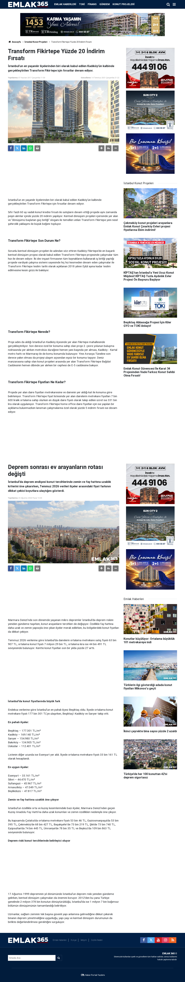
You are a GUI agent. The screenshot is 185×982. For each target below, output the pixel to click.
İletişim (84, 940)
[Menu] (174, 4)
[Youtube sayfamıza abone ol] (158, 940)
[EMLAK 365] (28, 4)
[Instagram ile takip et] (165, 940)
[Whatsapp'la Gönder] (30, 148)
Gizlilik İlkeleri (97, 940)
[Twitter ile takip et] (151, 940)
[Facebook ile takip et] (143, 940)
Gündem (104, 4)
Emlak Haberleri (65, 4)
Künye (73, 940)
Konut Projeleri (124, 4)
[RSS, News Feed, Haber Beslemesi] (172, 940)
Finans (92, 4)
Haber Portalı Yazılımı (95, 975)
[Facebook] (11, 148)
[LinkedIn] (24, 148)
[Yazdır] (37, 148)
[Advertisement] (63, 173)
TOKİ (82, 4)
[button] (101, 148)
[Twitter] (17, 148)
